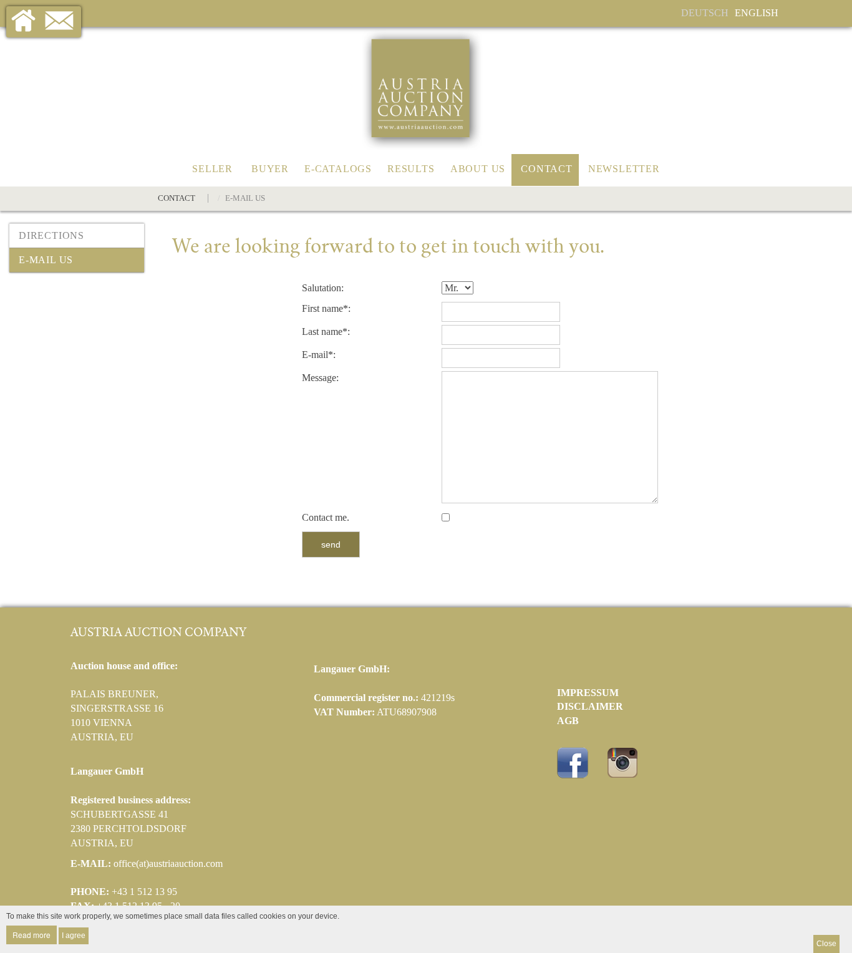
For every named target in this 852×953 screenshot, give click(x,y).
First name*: (326, 308)
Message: (320, 377)
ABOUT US (477, 168)
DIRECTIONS (51, 235)
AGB (568, 720)
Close (826, 943)
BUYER (270, 168)
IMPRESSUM (588, 692)
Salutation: (323, 288)
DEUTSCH (705, 12)
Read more (31, 934)
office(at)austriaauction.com (168, 863)
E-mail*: (319, 354)
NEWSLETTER (624, 168)
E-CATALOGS (338, 168)
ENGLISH (756, 12)
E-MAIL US (46, 259)
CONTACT (547, 168)
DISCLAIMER (590, 706)
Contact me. (325, 517)
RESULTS (411, 168)
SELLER (212, 168)
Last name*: (326, 331)
